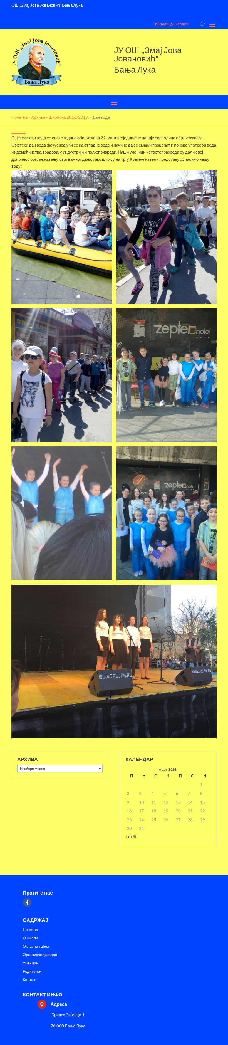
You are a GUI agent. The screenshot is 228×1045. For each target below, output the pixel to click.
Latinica (182, 24)
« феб (130, 836)
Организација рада (40, 955)
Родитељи (32, 971)
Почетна (30, 930)
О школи (30, 938)
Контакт (30, 980)
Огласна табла (36, 946)
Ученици (30, 963)
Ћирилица (163, 24)
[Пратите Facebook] (27, 902)
